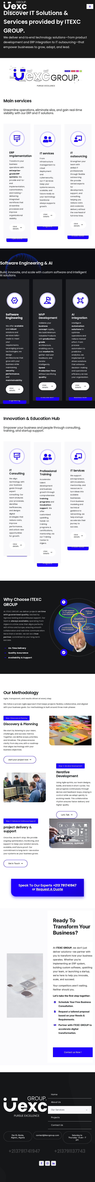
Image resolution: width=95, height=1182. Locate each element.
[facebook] (41, 1163)
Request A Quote (49, 889)
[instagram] (47, 1163)
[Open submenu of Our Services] (87, 1110)
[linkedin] (53, 1163)
